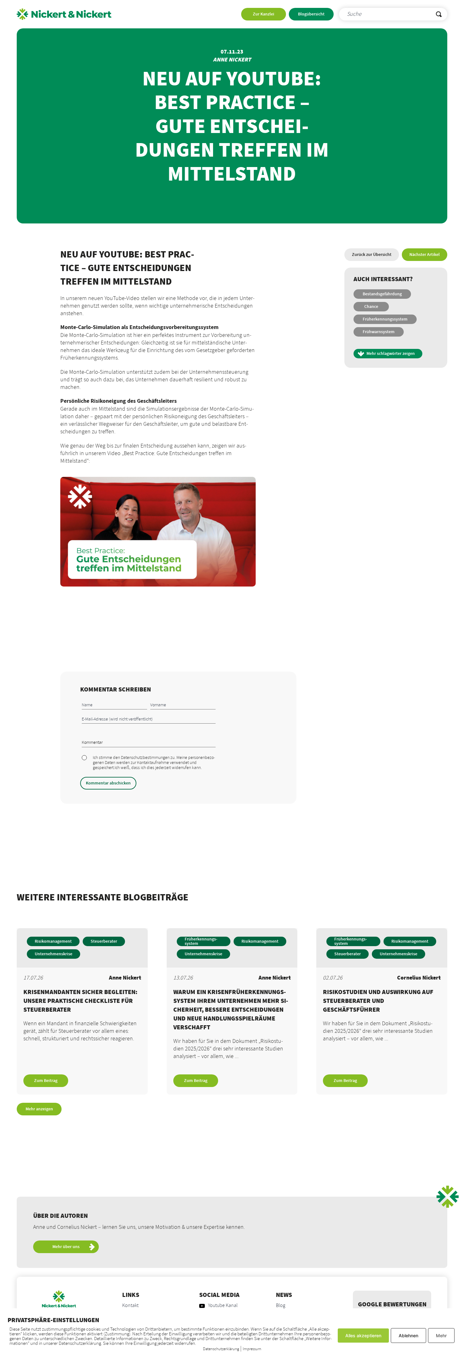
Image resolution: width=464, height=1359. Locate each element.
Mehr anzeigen (39, 1109)
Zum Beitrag (45, 1081)
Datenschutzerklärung (221, 1349)
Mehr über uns (66, 1247)
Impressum (252, 1349)
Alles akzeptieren (363, 1335)
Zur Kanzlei (263, 14)
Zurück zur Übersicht (371, 255)
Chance (371, 307)
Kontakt (130, 1305)
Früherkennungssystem (385, 319)
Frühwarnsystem (379, 332)
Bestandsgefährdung (382, 294)
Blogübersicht (311, 14)
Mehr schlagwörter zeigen (390, 353)
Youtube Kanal (223, 1305)
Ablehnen (408, 1335)
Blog (280, 1305)
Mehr (441, 1335)
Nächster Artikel (424, 255)
